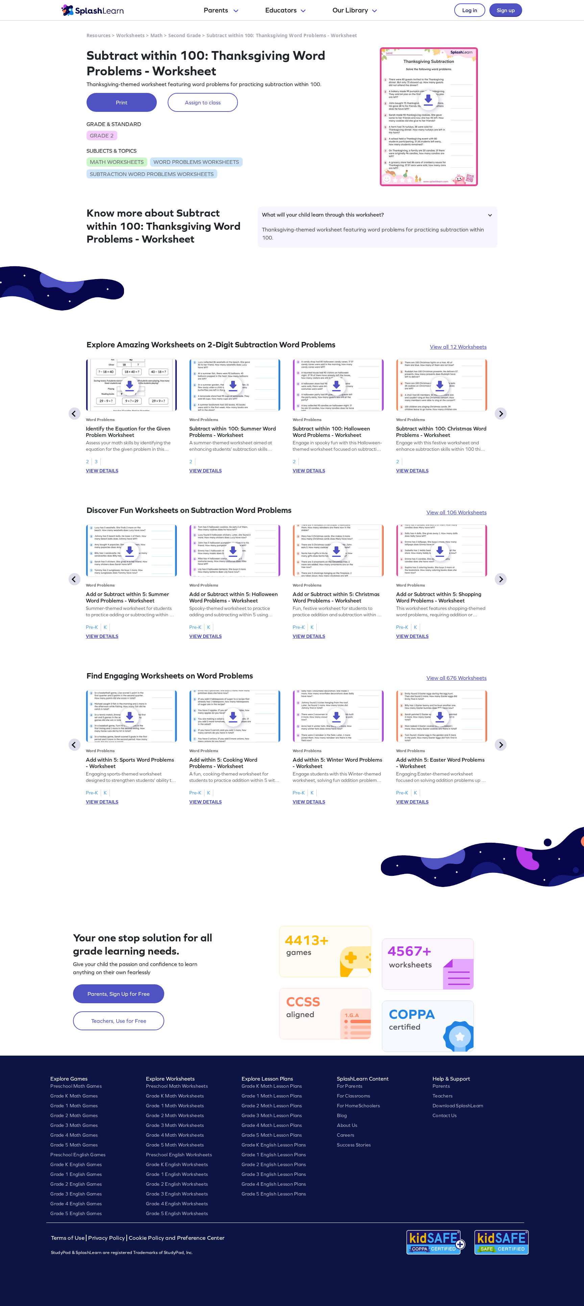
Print (121, 102)
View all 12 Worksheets (458, 347)
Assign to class (203, 102)
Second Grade (184, 35)
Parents (216, 10)
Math (156, 35)
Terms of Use (68, 1238)
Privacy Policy (106, 1238)
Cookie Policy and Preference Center (177, 1238)
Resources (99, 35)
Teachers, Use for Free (118, 1021)
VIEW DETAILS (102, 470)
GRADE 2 (102, 135)
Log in (469, 10)
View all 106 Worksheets (457, 512)
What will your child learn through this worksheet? (323, 215)
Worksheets (130, 35)
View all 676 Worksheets (457, 678)
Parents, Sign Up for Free (119, 994)
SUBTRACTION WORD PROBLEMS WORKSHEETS (152, 174)
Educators (281, 10)
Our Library (350, 10)
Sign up (506, 10)
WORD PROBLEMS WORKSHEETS (196, 162)
